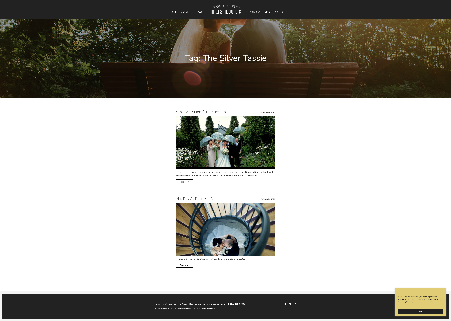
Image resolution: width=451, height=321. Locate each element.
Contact (280, 12)
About (184, 12)
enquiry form (204, 304)
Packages (254, 12)
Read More (185, 182)
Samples (197, 12)
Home (173, 12)
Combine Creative (209, 309)
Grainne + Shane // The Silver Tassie (203, 112)
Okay (420, 311)
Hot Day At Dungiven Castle (198, 198)
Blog (267, 12)
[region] (420, 302)
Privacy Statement (184, 309)
